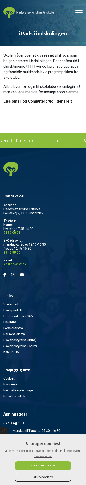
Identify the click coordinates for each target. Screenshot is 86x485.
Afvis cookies (43, 477)
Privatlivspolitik (14, 396)
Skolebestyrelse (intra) (19, 340)
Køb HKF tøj (11, 352)
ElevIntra (9, 322)
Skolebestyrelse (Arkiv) (20, 346)
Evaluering (11, 384)
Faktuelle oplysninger (18, 390)
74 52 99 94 (11, 233)
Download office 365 (18, 316)
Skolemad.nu (12, 304)
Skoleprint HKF (13, 310)
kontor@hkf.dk (14, 264)
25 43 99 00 (11, 252)
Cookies (9, 378)
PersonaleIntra (14, 334)
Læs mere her (43, 456)
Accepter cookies (43, 465)
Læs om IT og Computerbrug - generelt (37, 101)
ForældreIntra (13, 328)
